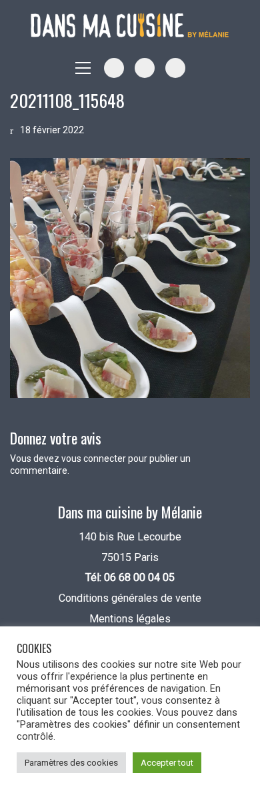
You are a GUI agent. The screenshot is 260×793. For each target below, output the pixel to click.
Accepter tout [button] (167, 763)
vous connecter (93, 458)
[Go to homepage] (130, 25)
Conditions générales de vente (130, 598)
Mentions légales (130, 618)
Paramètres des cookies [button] (71, 763)
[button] (83, 68)
